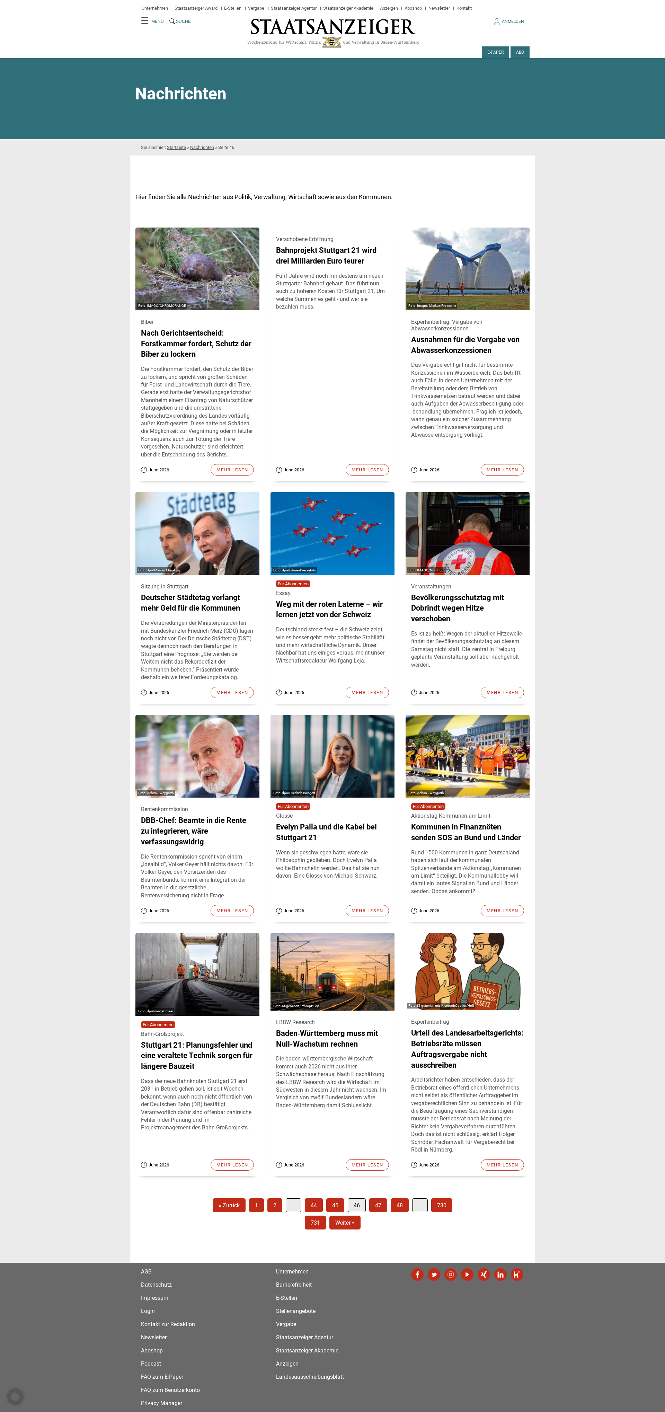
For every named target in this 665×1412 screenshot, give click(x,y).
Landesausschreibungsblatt (310, 1377)
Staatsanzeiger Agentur (294, 8)
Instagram (450, 1274)
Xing (484, 1274)
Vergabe (256, 8)
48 (400, 1205)
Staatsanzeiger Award (196, 8)
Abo (520, 52)
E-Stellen (232, 8)
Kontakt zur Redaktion (168, 1324)
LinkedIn (500, 1274)
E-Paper (495, 52)
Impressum (154, 1298)
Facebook (417, 1274)
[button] (15, 1397)
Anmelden (513, 21)
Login (148, 1311)
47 (378, 1205)
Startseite (176, 147)
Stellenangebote (296, 1311)
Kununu (517, 1274)
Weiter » (345, 1222)
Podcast (151, 1363)
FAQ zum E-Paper (162, 1377)
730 (441, 1205)
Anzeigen (389, 8)
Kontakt (464, 8)
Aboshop (413, 8)
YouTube (467, 1274)
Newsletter (439, 8)
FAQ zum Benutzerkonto (170, 1390)
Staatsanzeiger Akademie (348, 8)
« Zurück (229, 1205)
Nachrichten (202, 147)
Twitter (434, 1274)
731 (315, 1222)
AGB (146, 1271)
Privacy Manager (161, 1403)
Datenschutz (156, 1284)
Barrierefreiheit (294, 1284)
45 (335, 1205)
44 (314, 1205)
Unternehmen (155, 8)
